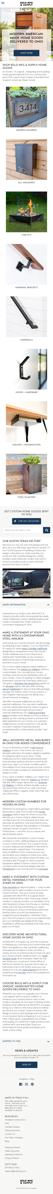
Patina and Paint (12, 1130)
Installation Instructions (15, 1120)
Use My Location (28, 521)
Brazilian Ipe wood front (27, 683)
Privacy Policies (12, 1158)
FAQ (7, 1123)
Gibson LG (35, 779)
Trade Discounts (12, 1151)
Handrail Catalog (12, 1127)
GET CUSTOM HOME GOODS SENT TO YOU (26, 513)
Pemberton (9, 869)
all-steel (10, 686)
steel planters (30, 970)
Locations (23, 1079)
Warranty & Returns (14, 1154)
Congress (43, 869)
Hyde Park (12, 779)
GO (46, 530)
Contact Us (10, 1134)
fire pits (22, 972)
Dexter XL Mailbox (30, 669)
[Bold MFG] (26, 4)
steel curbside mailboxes (34, 648)
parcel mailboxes (11, 689)
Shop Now (26, 53)
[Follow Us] (20, 1086)
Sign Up (26, 1065)
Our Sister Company (14, 1137)
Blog (7, 1141)
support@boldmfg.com (15, 1171)
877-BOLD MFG (12, 1168)
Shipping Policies (12, 1147)
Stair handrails (10, 887)
